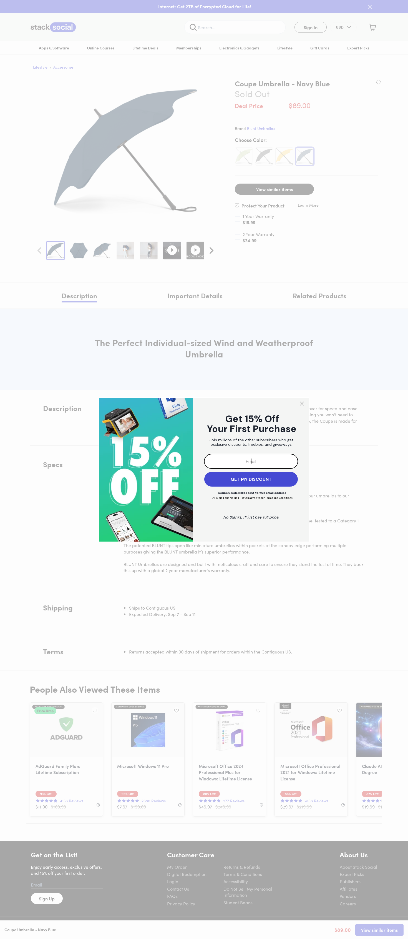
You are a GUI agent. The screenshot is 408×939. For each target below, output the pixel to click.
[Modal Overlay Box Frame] (204, 469)
